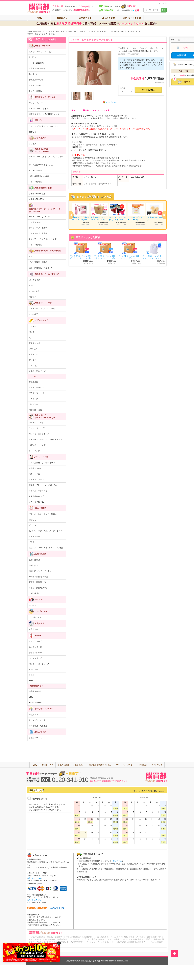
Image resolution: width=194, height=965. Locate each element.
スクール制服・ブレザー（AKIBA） (44, 463)
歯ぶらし (32, 520)
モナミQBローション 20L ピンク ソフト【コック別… (81, 257)
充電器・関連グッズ (37, 371)
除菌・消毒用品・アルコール (41, 268)
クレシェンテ (34, 451)
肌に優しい (33, 74)
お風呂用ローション (37, 80)
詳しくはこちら (34, 878)
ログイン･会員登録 (132, 18)
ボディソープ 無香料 (38, 228)
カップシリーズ (35, 641)
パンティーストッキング (39, 434)
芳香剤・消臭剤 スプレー (39, 588)
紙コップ (32, 525)
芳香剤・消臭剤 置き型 (38, 577)
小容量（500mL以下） (38, 194)
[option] (117, 215)
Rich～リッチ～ (35, 702)
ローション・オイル (37, 720)
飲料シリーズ (34, 669)
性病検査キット (35, 691)
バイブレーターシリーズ (39, 664)
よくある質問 (108, 18)
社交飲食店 (33, 629)
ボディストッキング (37, 445)
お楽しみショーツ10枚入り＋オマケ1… (117, 218)
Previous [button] (69, 215)
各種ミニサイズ (35, 738)
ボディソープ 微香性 (38, 233)
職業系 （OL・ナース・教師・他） (43, 485)
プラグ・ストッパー (37, 393)
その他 (31, 675)
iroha (31, 681)
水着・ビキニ (34, 474)
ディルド (32, 360)
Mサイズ (32, 285)
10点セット (33, 714)
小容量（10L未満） (37, 63)
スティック (33, 399)
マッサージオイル (36, 103)
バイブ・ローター (36, 404)
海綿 (31, 257)
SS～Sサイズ (34, 280)
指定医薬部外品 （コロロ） (40, 176)
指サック (32, 297)
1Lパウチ (32, 57)
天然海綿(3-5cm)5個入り (154, 218)
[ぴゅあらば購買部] (39, 8)
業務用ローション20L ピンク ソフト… (99, 218)
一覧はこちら (116, 861)
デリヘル (83, 32)
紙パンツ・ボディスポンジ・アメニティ (45, 531)
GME (31, 697)
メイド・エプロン (36, 479)
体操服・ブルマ (35, 468)
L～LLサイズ (34, 291)
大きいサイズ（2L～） (38, 502)
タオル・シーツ (35, 536)
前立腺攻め (33, 382)
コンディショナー (36, 222)
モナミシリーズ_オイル (38, 109)
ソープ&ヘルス (35, 617)
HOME (39, 18)
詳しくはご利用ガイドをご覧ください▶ (149, 791)
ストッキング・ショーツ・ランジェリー (60, 32)
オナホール (33, 354)
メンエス (32, 144)
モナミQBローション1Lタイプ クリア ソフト (153, 257)
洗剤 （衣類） (34, 593)
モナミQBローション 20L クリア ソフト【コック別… (105, 257)
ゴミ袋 (31, 542)
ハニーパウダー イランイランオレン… (136, 218)
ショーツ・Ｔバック (118, 32)
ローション (33, 366)
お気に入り (62, 18)
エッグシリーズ (35, 647)
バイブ (31, 332)
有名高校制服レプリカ (38, 496)
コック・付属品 (35, 91)
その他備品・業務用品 (38, 726)
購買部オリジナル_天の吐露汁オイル (44, 114)
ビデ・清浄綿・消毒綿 (38, 262)
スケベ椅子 (33, 314)
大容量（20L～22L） (37, 68)
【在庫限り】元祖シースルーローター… (80, 218)
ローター (32, 326)
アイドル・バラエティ (38, 491)
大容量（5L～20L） (37, 199)
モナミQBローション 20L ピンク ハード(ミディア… (129, 257)
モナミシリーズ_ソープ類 (39, 216)
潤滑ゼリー (33, 132)
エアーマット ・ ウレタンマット (42, 309)
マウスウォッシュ (36, 170)
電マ (31, 338)
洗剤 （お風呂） (35, 560)
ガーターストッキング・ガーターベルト (45, 439)
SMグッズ (33, 349)
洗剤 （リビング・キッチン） (41, 571)
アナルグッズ (34, 343)
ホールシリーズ (35, 658)
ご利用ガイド (85, 18)
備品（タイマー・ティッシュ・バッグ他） (46, 548)
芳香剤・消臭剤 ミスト (38, 582)
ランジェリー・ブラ (99, 32)
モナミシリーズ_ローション (40, 52)
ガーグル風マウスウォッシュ (41, 165)
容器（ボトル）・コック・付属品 (43, 514)
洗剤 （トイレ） (35, 565)
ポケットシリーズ (36, 653)
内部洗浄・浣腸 (35, 410)
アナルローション (36, 85)
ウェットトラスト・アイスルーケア (43, 126)
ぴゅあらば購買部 (34, 32)
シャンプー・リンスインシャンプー (43, 239)
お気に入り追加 (111, 102)
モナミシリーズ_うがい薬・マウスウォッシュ (46, 158)
